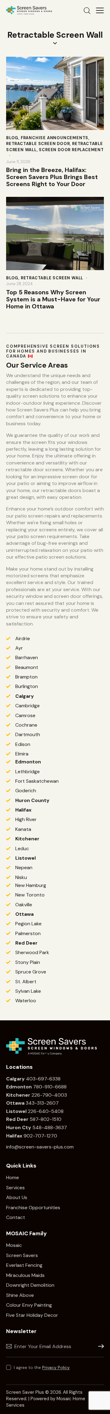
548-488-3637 (37, 1127)
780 (24, 1086)
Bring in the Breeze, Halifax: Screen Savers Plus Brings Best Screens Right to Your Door (52, 177)
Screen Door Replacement (71, 149)
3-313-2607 (45, 1103)
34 (19, 1103)
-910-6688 (54, 1086)
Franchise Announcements (54, 137)
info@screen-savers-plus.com (40, 1147)
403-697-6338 (43, 1079)
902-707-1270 (31, 1136)
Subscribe (99, 1346)
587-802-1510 (33, 1119)
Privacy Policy (56, 1367)
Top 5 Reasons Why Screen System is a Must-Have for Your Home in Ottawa (53, 299)
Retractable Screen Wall (52, 278)
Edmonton (28, 762)
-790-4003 (53, 1095)
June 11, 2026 (18, 161)
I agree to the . (42, 1367)
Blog (12, 137)
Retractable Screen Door (38, 143)
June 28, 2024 (19, 283)
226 (23, 1095)
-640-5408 (50, 1111)
